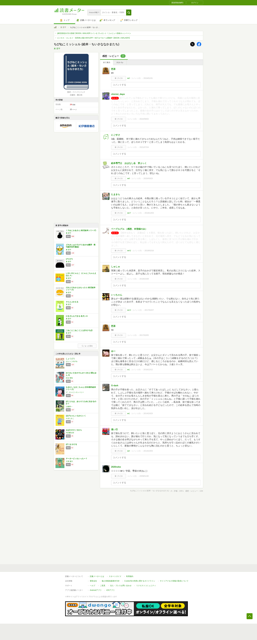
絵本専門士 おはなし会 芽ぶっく (130, 163)
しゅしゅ (115, 266)
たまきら (115, 194)
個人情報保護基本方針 (111, 581)
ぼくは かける (71, 444)
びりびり (69, 259)
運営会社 (93, 581)
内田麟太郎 (70, 433)
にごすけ (115, 135)
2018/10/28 (144, 279)
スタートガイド (115, 576)
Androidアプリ (96, 590)
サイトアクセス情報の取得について (174, 581)
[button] (128, 12)
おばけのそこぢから (74, 430)
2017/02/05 (144, 335)
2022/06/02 (144, 119)
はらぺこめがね (71, 361)
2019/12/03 (149, 213)
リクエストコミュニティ (146, 585)
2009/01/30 (144, 476)
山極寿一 (69, 406)
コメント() (136, 78)
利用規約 (129, 576)
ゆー (113, 351)
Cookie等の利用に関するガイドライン (139, 581)
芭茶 (113, 69)
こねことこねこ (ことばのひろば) (79, 330)
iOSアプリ (110, 590)
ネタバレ (119, 62)
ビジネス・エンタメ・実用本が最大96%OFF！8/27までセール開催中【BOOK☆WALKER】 (94, 38)
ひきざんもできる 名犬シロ (77, 316)
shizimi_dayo (118, 94)
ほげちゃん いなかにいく (76, 416)
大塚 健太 (69, 461)
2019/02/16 (149, 251)
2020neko (116, 467)
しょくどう (70, 359)
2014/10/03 (148, 451)
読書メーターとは (97, 576)
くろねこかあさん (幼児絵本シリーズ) (81, 230)
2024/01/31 (148, 78)
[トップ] (55, 28)
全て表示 (106, 62)
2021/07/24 (144, 147)
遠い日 (114, 429)
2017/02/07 (149, 310)
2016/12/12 (148, 369)
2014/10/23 (148, 413)
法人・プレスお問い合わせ (120, 585)
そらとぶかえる (72, 302)
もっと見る (88, 346)
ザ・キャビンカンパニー (75, 392)
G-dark (114, 385)
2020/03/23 (148, 178)
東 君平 (63, 27)
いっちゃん (116, 294)
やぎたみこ (70, 418)
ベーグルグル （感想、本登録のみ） (129, 229)
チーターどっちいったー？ (76, 459)
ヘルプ (92, 585)
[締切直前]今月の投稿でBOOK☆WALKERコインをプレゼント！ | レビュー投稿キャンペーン (94, 33)
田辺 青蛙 (69, 378)
